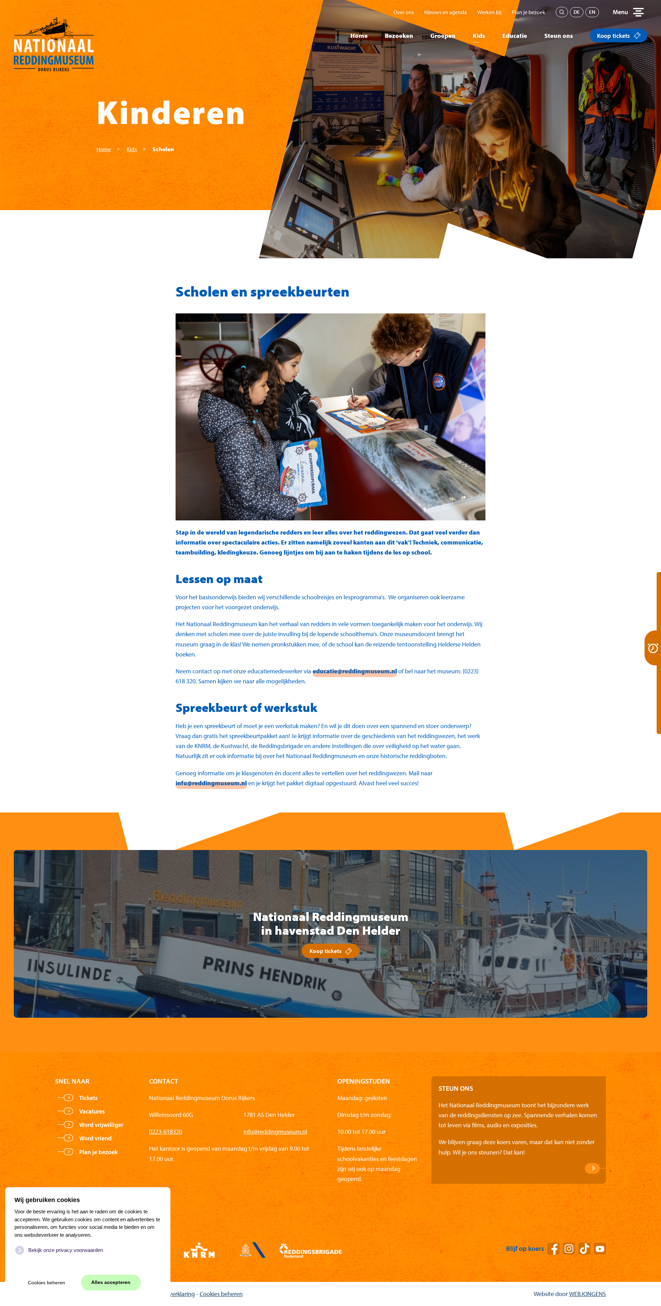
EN (592, 12)
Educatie (514, 36)
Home (359, 36)
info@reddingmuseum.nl (211, 783)
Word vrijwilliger (101, 1125)
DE (577, 12)
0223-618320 (165, 1132)
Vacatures (92, 1111)
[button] (628, 12)
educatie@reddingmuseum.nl (355, 671)
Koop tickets (613, 36)
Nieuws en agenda (445, 12)
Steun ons (558, 36)
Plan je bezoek (528, 12)
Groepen (442, 36)
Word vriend (95, 1138)
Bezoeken (399, 36)
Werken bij (489, 12)
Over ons (404, 12)
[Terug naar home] (54, 35)
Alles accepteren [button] (110, 1282)
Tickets (88, 1098)
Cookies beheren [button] (46, 1282)
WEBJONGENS (587, 1294)
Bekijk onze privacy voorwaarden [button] (65, 1250)
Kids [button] (479, 36)
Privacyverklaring (172, 1294)
